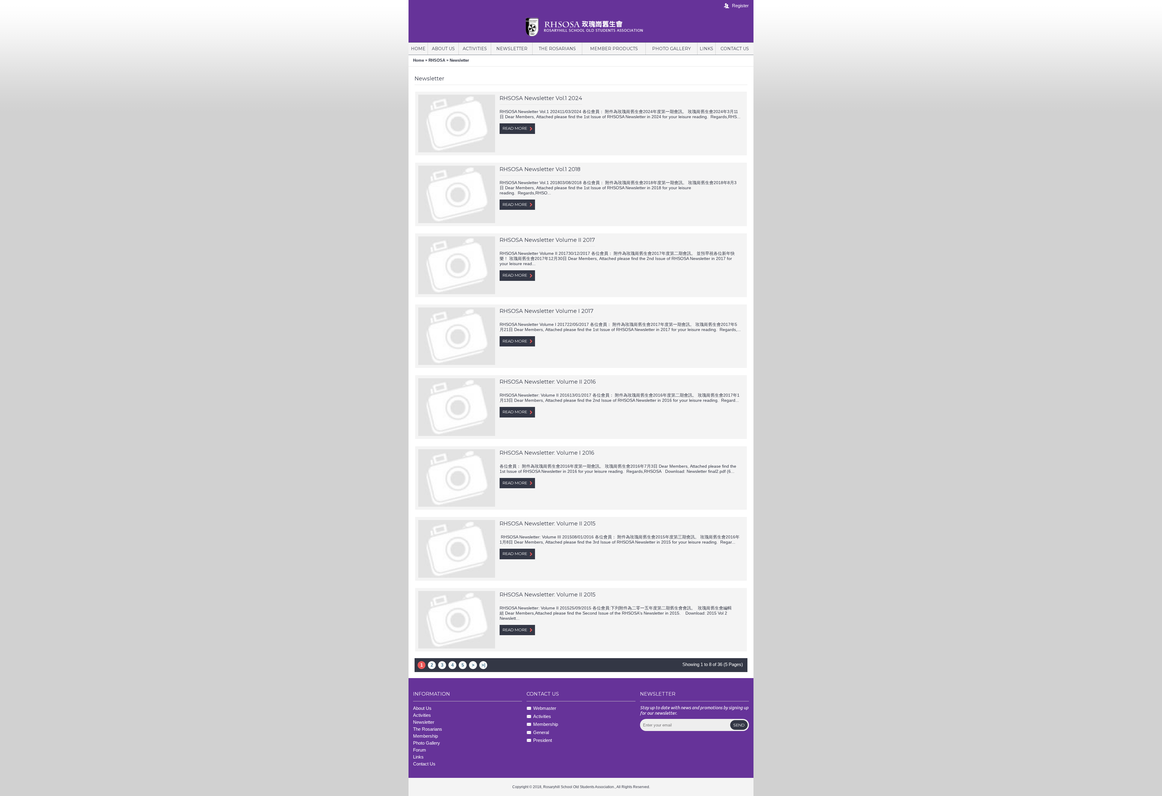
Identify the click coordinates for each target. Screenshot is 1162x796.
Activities (422, 715)
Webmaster (544, 708)
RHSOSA (436, 60)
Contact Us (424, 763)
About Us (422, 708)
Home (418, 60)
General (541, 732)
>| (483, 665)
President (542, 740)
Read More (515, 128)
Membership (545, 724)
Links (418, 756)
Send (739, 725)
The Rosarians (427, 729)
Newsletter (459, 60)
